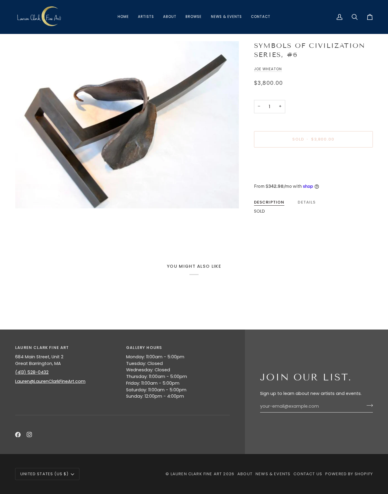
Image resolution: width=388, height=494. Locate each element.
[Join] (368, 405)
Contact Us (307, 474)
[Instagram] (29, 434)
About (245, 474)
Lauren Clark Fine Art (196, 474)
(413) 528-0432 (31, 372)
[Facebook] (18, 434)
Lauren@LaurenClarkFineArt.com (50, 381)
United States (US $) (44, 474)
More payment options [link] (279, 176)
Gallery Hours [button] (144, 347)
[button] (193, 17)
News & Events (273, 474)
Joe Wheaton (268, 69)
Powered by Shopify (349, 474)
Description (269, 202)
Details (307, 202)
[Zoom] (127, 124)
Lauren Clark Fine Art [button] (42, 347)
